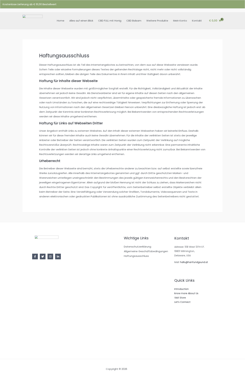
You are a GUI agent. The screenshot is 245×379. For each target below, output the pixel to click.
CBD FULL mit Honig (109, 20)
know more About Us (186, 293)
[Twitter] (43, 256)
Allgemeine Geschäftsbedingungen (146, 251)
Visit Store (180, 297)
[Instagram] (50, 256)
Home (60, 20)
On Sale (178, 328)
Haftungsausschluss (136, 256)
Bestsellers (180, 323)
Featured (179, 336)
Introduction (181, 289)
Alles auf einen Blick (81, 20)
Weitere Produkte (157, 20)
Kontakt (197, 20)
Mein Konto (180, 20)
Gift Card (179, 341)
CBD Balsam (133, 20)
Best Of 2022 (181, 332)
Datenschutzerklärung (137, 246)
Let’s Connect (182, 302)
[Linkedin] (58, 256)
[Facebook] (35, 256)
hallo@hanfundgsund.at (194, 262)
